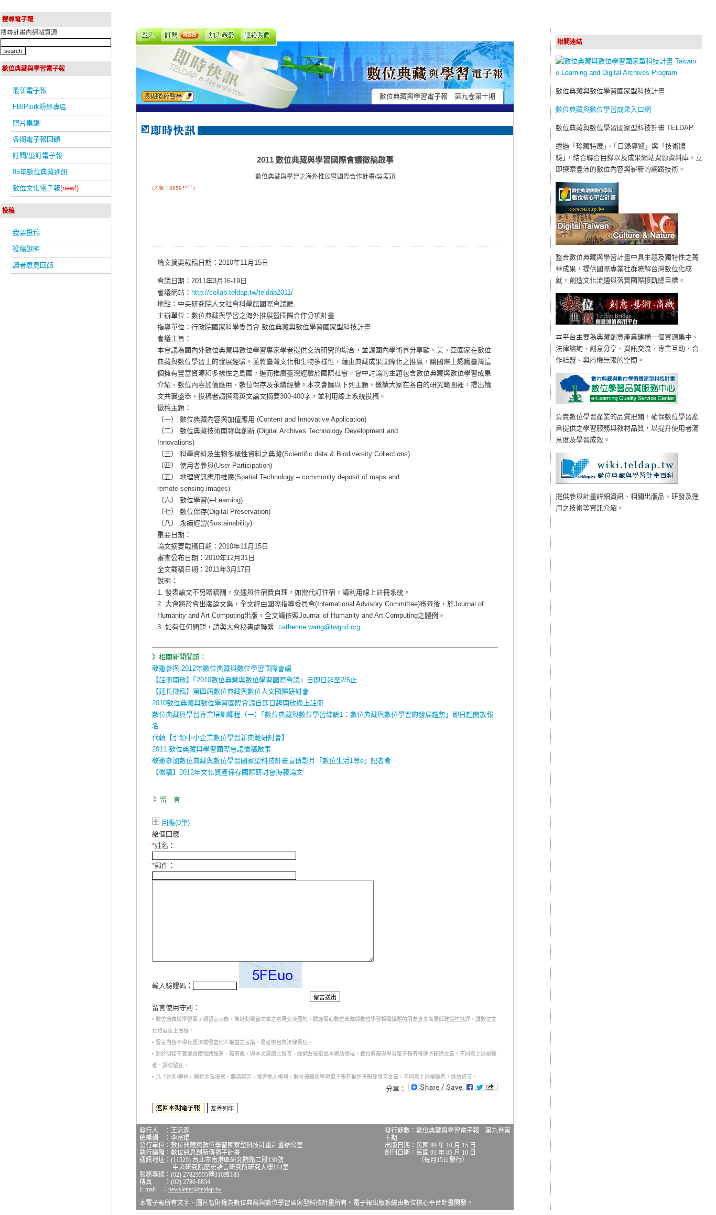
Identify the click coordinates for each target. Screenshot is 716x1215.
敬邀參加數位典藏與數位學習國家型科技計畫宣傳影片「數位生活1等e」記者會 (271, 761)
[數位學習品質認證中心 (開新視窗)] (617, 402)
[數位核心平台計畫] (587, 211)
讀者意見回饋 (33, 265)
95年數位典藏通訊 (40, 172)
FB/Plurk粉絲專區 (40, 107)
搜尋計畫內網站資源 (29, 32)
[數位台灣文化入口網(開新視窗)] (617, 242)
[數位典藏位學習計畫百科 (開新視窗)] (617, 482)
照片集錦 (26, 123)
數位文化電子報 (46, 188)
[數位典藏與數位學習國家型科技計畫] (629, 73)
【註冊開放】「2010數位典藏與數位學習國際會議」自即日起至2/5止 (254, 680)
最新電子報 (30, 90)
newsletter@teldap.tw (195, 1189)
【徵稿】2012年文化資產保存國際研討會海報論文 (227, 772)
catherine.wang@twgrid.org (319, 627)
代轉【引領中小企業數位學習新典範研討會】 (220, 737)
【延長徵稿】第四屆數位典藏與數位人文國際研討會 (230, 691)
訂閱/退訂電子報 (37, 155)
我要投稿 (26, 232)
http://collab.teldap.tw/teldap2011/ (242, 292)
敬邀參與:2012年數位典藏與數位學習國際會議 (221, 668)
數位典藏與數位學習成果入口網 (603, 109)
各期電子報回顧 (36, 139)
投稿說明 (26, 249)
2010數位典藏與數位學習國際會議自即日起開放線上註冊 (237, 703)
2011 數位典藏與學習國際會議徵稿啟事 (211, 749)
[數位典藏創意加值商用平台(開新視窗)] (617, 322)
